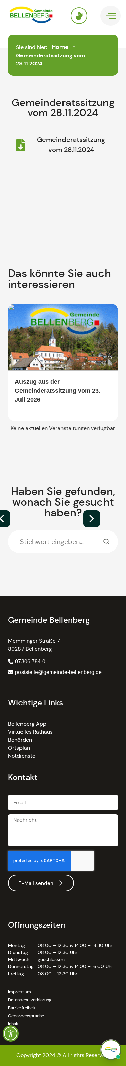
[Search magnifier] (106, 541)
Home (60, 47)
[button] (91, 518)
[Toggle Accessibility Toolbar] (10, 1033)
